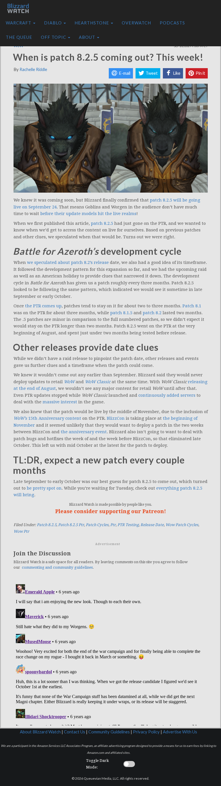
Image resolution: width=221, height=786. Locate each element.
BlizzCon (116, 418)
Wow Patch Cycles (181, 525)
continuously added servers (166, 395)
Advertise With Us (180, 731)
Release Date (152, 525)
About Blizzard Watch (40, 731)
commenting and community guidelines (57, 567)
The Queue (19, 37)
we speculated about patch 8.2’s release (68, 262)
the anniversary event (84, 431)
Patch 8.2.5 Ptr (71, 525)
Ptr (113, 525)
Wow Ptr (21, 531)
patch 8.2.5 (102, 223)
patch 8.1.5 (121, 312)
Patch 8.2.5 (46, 525)
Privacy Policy (146, 731)
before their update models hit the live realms (88, 213)
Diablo (53, 22)
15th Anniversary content (47, 418)
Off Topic (54, 37)
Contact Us (74, 731)
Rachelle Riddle (33, 69)
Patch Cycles (97, 525)
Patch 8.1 (191, 305)
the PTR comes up (43, 305)
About (87, 37)
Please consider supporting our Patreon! (110, 511)
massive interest (60, 401)
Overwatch (136, 22)
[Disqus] (111, 654)
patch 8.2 (152, 312)
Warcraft (19, 22)
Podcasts (172, 22)
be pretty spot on (44, 488)
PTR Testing (128, 525)
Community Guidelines (109, 731)
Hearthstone (92, 22)
